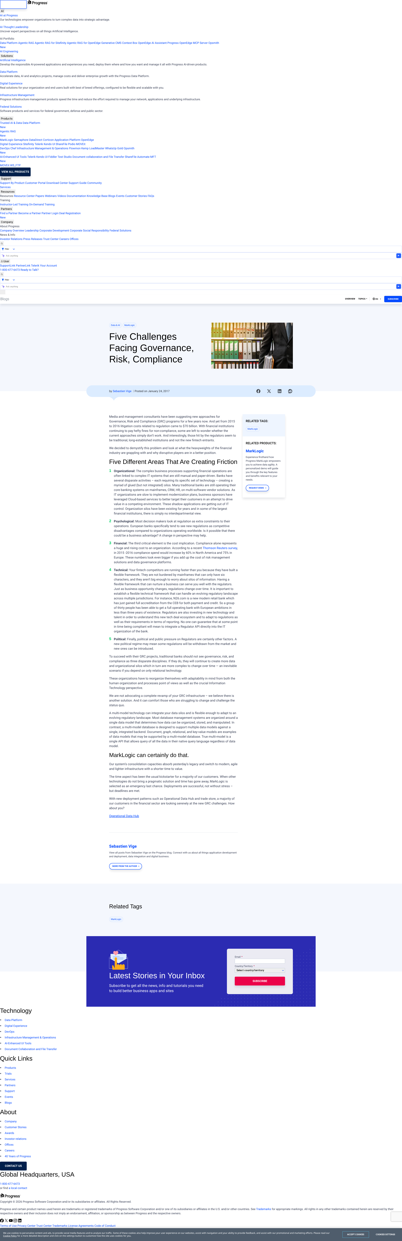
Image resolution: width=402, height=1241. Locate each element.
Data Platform (9, 43)
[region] (201, 1234)
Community (94, 183)
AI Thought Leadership (14, 27)
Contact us (13, 1166)
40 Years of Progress (18, 1156)
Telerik (39, 144)
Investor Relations (11, 239)
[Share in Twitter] (269, 391)
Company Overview (12, 230)
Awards (9, 1133)
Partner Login (50, 213)
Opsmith (109, 45)
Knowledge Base (97, 196)
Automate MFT (78, 159)
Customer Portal (35, 183)
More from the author (124, 866)
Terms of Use (8, 1225)
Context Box (129, 43)
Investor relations (15, 1139)
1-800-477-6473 (10, 270)
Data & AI (115, 325)
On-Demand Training (42, 204)
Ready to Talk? (30, 270)
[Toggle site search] (2, 274)
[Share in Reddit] (290, 391)
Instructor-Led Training (14, 204)
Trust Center (50, 239)
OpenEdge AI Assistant (152, 43)
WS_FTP (15, 165)
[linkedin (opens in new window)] (20, 1221)
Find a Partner (9, 213)
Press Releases (32, 239)
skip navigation (13, 4)
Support (6, 178)
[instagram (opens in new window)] (15, 1221)
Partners (6, 209)
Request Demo (256, 488)
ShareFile (61, 144)
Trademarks (263, 1209)
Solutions (7, 56)
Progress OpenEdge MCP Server (187, 43)
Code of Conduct (104, 1225)
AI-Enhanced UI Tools (13, 157)
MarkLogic (6, 140)
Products (7, 118)
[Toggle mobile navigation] (2, 292)
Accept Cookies (355, 1234)
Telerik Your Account (44, 265)
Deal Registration (40, 215)
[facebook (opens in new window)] (2, 1221)
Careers (64, 239)
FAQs (151, 196)
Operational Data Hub (124, 816)
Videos (61, 196)
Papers (39, 196)
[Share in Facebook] (258, 391)
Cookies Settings (385, 1234)
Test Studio (65, 157)
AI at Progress (9, 15)
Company (7, 222)
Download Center (57, 183)
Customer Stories (136, 196)
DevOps (5, 148)
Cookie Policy (10, 1235)
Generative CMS (111, 43)
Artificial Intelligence (13, 60)
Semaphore (21, 140)
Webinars (51, 196)
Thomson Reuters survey (220, 548)
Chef (13, 148)
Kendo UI (49, 144)
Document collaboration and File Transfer (98, 157)
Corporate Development (54, 230)
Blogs (111, 196)
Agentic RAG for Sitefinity (50, 43)
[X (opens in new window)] (6, 1221)
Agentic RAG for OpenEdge (84, 43)
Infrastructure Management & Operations (42, 148)
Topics (361, 299)
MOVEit (80, 144)
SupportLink (7, 265)
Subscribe (393, 299)
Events (120, 196)
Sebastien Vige (122, 391)
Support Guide (78, 183)
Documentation (76, 196)
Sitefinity (28, 144)
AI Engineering (9, 51)
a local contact (18, 1188)
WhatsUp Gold (114, 148)
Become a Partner (29, 213)
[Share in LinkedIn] (279, 391)
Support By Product (12, 183)
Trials (8, 1073)
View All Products (15, 171)
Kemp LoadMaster (92, 148)
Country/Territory (244, 966)
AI (2, 11)
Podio (71, 144)
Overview (350, 299)
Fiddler (52, 157)
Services (5, 187)
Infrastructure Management (17, 95)
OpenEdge (87, 140)
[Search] (2, 243)
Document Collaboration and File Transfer (31, 1049)
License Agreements (81, 1225)
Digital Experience (11, 83)
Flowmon (75, 148)
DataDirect (35, 140)
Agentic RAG (26, 43)
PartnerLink (23, 265)
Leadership (32, 230)
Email (238, 957)
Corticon (48, 140)
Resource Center (24, 196)
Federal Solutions (11, 106)
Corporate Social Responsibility (89, 230)
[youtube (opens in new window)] (11, 1221)
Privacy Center (26, 1225)
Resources (8, 191)
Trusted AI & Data (11, 123)
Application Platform (67, 140)
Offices (74, 239)
